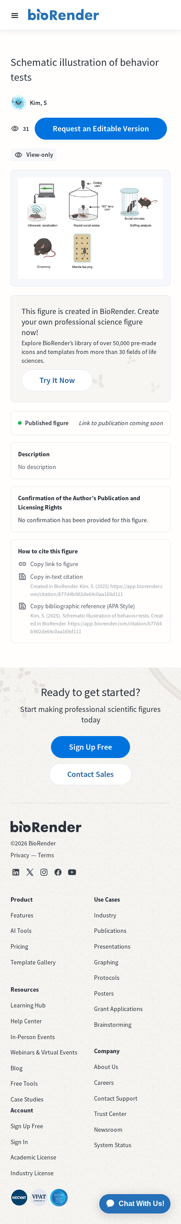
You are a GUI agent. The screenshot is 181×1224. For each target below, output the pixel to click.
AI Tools (21, 931)
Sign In (19, 1142)
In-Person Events (33, 1037)
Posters (104, 993)
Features (22, 915)
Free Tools (24, 1083)
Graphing (106, 962)
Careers (104, 1083)
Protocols (106, 978)
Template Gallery (33, 962)
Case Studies (27, 1099)
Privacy (20, 855)
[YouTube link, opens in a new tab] (72, 872)
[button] (15, 15)
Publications (110, 931)
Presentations (112, 946)
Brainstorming (112, 1025)
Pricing (19, 946)
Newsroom (108, 1130)
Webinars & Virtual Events (44, 1052)
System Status (112, 1145)
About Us (106, 1067)
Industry (105, 915)
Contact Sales (90, 774)
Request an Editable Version (101, 128)
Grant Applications (118, 1009)
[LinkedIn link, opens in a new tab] (16, 872)
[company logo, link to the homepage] (63, 15)
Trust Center (110, 1114)
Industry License (32, 1173)
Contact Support (116, 1098)
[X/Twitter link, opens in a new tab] (30, 872)
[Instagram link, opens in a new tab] (44, 872)
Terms (46, 855)
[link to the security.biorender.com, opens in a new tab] (19, 1197)
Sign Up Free (90, 747)
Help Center (26, 1021)
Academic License (33, 1157)
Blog (16, 1068)
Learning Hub (28, 1005)
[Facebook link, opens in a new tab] (58, 872)
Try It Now (57, 380)
